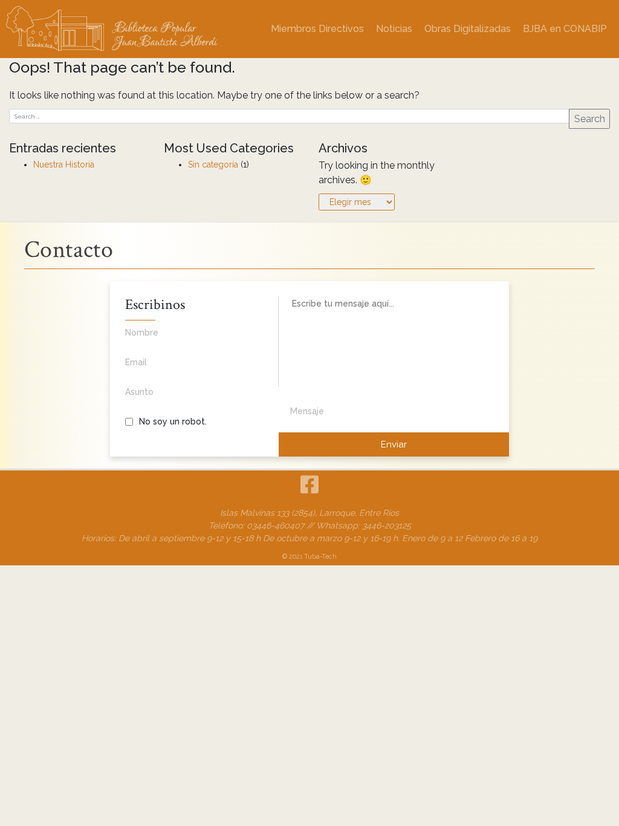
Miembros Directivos (317, 28)
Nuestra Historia (63, 164)
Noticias (394, 28)
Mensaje (307, 411)
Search (589, 119)
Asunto (139, 392)
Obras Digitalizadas (467, 28)
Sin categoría (213, 164)
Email (136, 362)
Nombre (141, 332)
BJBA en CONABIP (565, 28)
